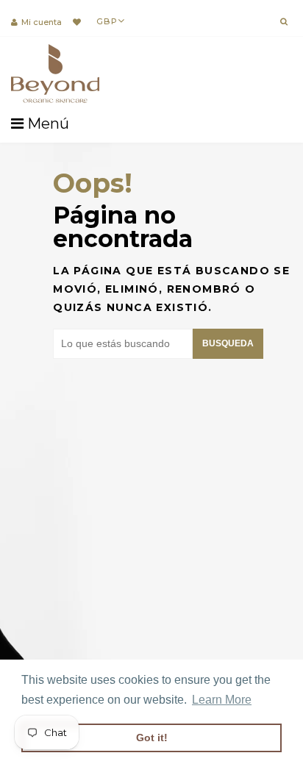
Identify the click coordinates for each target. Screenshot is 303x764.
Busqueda (228, 343)
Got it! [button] (152, 737)
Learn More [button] (222, 699)
